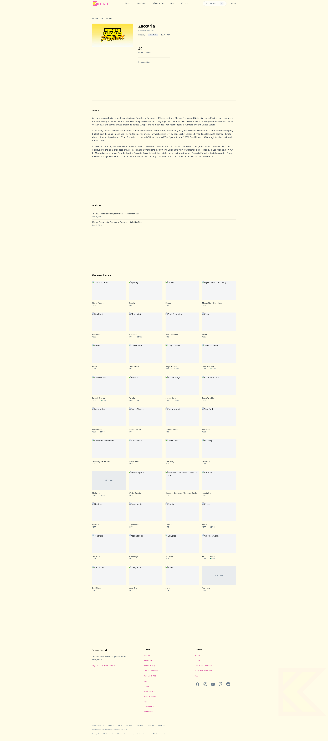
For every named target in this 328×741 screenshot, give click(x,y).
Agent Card (136, 734)
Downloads (148, 711)
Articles (147, 655)
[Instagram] (205, 684)
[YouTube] (213, 684)
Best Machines (150, 676)
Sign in (233, 3)
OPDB (125, 730)
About (197, 655)
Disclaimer (140, 725)
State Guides (149, 706)
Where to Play (158, 3)
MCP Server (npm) (158, 734)
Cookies (129, 725)
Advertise (161, 725)
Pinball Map (108, 730)
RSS (196, 676)
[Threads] (220, 684)
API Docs (106, 734)
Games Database (151, 670)
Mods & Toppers (150, 696)
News (172, 3)
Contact (198, 660)
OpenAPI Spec (116, 734)
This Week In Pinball (203, 665)
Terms (120, 725)
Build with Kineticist (203, 670)
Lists (145, 681)
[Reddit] (228, 684)
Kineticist (99, 650)
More (183, 3)
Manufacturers (97, 18)
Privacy (111, 725)
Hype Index (141, 3)
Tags (145, 701)
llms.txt (126, 734)
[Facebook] (197, 684)
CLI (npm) (146, 734)
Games (127, 3)
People (146, 686)
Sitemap (151, 725)
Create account (108, 665)
